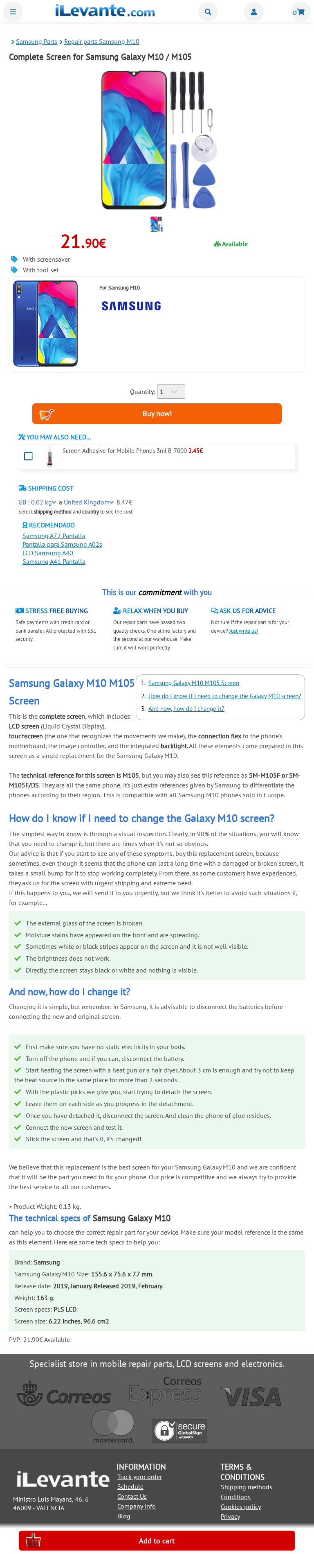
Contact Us (132, 1496)
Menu (13, 12)
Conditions (236, 1497)
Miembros (254, 12)
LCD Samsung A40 (47, 553)
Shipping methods (246, 1487)
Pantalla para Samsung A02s (62, 544)
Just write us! (243, 630)
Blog (123, 1516)
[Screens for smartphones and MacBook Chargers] (105, 14)
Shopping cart (301, 12)
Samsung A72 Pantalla (53, 536)
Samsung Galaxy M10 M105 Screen (193, 683)
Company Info (136, 1506)
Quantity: (142, 391)
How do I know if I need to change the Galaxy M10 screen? (224, 696)
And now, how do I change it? (186, 709)
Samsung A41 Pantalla (53, 561)
